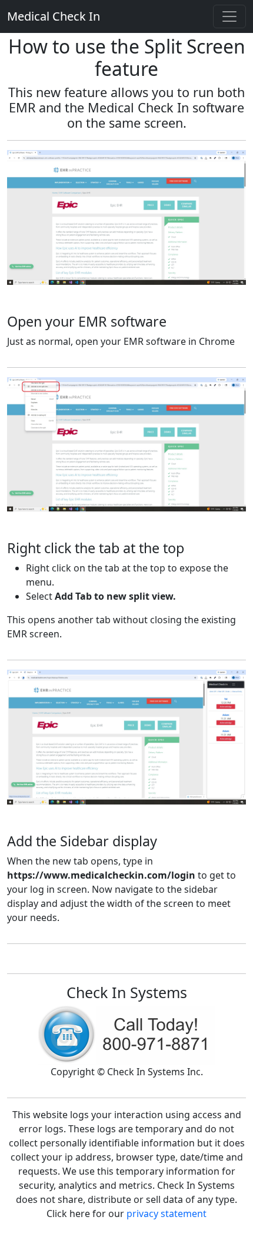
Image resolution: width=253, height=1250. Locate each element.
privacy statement (166, 1213)
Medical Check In (53, 16)
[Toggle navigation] (229, 16)
